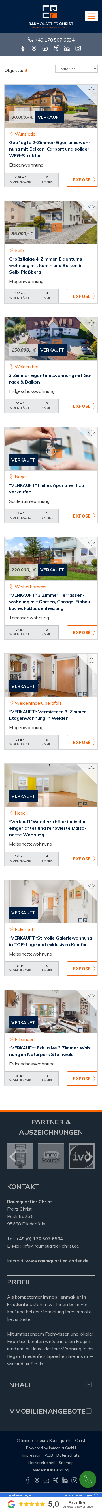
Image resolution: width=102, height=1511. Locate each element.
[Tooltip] (95, 1495)
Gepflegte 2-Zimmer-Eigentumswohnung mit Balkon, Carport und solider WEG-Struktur (49, 149)
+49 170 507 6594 (55, 40)
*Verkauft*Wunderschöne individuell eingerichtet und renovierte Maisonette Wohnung (49, 828)
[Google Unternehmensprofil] (34, 49)
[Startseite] (51, 16)
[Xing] (56, 49)
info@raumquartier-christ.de (50, 1246)
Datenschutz (68, 1455)
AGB (49, 1455)
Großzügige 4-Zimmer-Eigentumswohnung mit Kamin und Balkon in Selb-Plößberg (46, 265)
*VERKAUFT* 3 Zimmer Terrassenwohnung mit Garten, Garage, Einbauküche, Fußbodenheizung (50, 601)
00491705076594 (87, 1479)
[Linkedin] (67, 49)
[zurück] (13, 1156)
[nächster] (88, 1156)
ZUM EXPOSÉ (82, 180)
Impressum (31, 1455)
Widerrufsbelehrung (51, 1470)
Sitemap (66, 1462)
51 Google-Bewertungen (78, 1506)
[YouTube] (45, 49)
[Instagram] (78, 49)
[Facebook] (23, 49)
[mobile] (91, 16)
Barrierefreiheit (41, 1462)
